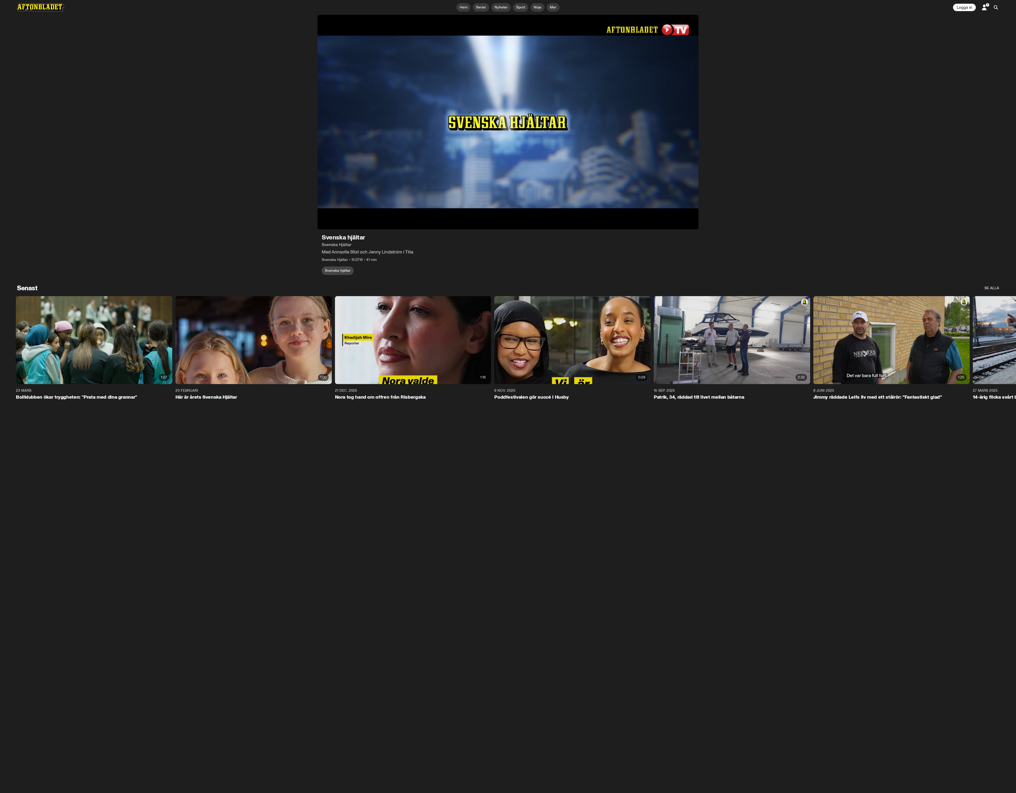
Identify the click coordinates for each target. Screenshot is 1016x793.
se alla (992, 288)
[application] (508, 122)
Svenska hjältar (338, 270)
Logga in (964, 7)
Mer (553, 7)
